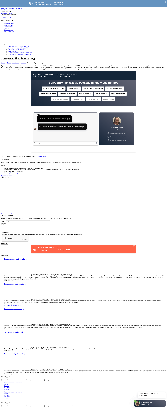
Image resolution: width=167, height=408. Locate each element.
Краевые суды (8, 30)
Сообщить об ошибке (7, 214)
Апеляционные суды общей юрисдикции (20, 52)
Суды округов (8, 28)
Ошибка (4, 223)
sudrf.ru (86, 380)
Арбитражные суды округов (16, 49)
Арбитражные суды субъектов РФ (18, 48)
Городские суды (9, 23)
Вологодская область (13, 63)
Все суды (7, 387)
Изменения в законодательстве (13, 382)
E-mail (3, 221)
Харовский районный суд (14, 309)
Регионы (6, 386)
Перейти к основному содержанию (11, 8)
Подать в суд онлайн (7, 13)
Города (6, 384)
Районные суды (8, 25)
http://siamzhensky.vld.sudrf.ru (16, 173)
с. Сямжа (23, 63)
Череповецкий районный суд (15, 332)
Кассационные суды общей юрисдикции (20, 54)
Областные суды (9, 26)
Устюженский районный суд (14, 284)
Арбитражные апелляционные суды (18, 46)
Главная (3, 63)
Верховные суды (9, 31)
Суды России (5, 10)
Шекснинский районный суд (15, 354)
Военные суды (12, 51)
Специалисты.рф (41, 156)
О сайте (6, 389)
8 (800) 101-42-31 (6, 17)
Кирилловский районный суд (15, 259)
